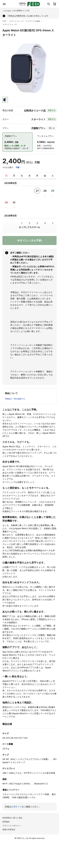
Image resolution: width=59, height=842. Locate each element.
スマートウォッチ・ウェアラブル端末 (24, 21)
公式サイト (16, 806)
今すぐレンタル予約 (29, 240)
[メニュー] (4, 4)
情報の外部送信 (8, 829)
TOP (4, 21)
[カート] (55, 4)
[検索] (49, 4)
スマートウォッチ (9, 24)
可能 (17, 167)
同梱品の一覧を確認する (15, 399)
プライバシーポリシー (11, 825)
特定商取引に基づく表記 (12, 818)
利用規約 (6, 822)
